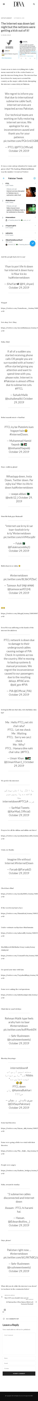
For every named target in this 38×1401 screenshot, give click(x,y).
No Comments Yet (12, 1319)
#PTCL (19, 388)
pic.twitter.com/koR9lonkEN (20, 1029)
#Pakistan (9, 381)
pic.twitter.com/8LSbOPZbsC (20, 579)
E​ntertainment (6, 18)
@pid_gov (15, 684)
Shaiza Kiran (7, 35)
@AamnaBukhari (21, 1090)
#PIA (25, 684)
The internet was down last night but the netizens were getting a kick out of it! (18, 27)
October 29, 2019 (19, 151)
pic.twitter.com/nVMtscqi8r (20, 537)
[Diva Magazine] (19, 4)
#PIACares (23, 681)
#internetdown (21, 277)
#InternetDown (19, 434)
